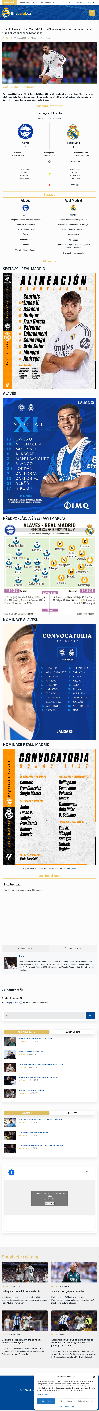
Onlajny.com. (71, 869)
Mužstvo (22, 1054)
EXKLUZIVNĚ (27, 1113)
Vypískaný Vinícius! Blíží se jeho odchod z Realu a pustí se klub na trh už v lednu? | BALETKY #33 (56, 2)
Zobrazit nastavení (86, 1401)
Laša (48, 38)
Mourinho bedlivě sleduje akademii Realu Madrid (35, 1038)
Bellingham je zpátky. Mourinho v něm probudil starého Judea (21, 1341)
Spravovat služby (42, 1394)
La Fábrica (23, 1041)
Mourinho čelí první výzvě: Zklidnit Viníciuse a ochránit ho (38, 1077)
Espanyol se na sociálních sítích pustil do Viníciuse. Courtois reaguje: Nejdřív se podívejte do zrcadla (72, 1342)
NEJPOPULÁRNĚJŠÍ (72, 1032)
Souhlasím (46, 1401)
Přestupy (22, 1067)
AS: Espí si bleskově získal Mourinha (31, 1051)
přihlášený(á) (16, 1002)
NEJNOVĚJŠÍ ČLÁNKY (26, 1032)
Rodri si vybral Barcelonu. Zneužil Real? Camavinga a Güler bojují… (41, 1119)
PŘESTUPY (72, 1113)
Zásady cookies (63, 1406)
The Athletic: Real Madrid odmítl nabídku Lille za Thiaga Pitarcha (41, 1064)
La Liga (5, 38)
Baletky (22, 1122)
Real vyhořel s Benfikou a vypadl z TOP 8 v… (34, 1132)
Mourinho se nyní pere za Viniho (67, 1291)
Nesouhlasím (66, 1401)
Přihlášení (80, 2)
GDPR (72, 1406)
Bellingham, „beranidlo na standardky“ (32, 1090)
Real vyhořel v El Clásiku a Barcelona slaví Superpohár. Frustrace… (41, 1145)
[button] (94, 1376)
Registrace (90, 2)
